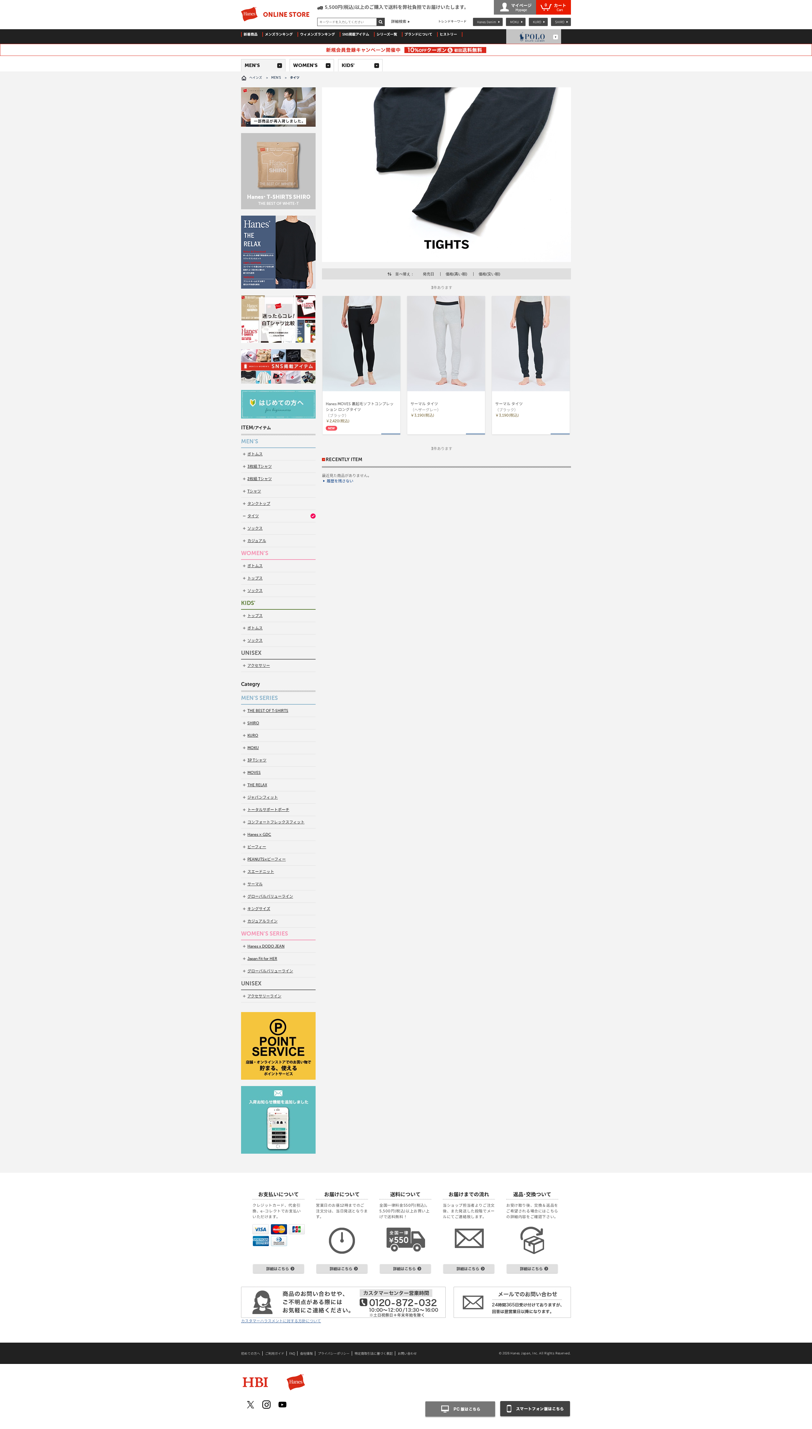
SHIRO (559, 21)
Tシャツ (254, 491)
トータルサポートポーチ (268, 810)
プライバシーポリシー (334, 1353)
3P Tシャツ (256, 760)
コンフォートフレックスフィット (275, 822)
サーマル (255, 884)
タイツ (253, 516)
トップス (255, 578)
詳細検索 (398, 21)
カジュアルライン (262, 921)
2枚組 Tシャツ (259, 479)
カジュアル (256, 541)
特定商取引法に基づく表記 (374, 1353)
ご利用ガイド (274, 1353)
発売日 (428, 274)
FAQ (292, 1353)
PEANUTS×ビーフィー (266, 859)
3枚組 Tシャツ (259, 466)
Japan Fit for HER (262, 958)
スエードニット (260, 871)
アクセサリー (258, 665)
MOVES (254, 772)
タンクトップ (258, 503)
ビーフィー (256, 847)
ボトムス (255, 454)
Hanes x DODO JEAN (266, 946)
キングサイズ (258, 909)
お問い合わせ (407, 1353)
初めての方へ (250, 1353)
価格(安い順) (489, 274)
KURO (537, 21)
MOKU (514, 21)
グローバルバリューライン (270, 896)
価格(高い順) (456, 274)
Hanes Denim (486, 21)
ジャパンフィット (262, 797)
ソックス (255, 528)
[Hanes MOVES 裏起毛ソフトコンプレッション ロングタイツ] (361, 343)
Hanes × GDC (259, 834)
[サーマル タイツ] (446, 343)
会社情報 (306, 1353)
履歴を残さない (340, 481)
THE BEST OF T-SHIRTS (267, 710)
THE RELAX (257, 785)
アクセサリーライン (264, 996)
